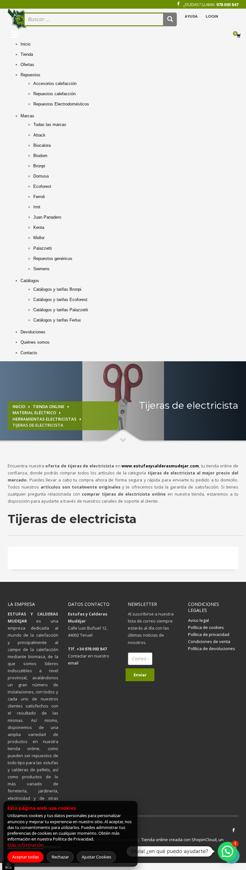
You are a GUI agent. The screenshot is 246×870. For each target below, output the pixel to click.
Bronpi (39, 165)
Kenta (38, 227)
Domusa (41, 176)
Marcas (27, 115)
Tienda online (48, 406)
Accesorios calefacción (55, 83)
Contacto (28, 352)
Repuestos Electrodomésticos (61, 104)
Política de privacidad (208, 634)
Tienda (26, 54)
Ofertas (27, 64)
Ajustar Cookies (96, 857)
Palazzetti (42, 248)
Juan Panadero (47, 217)
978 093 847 (227, 4)
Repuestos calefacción (54, 93)
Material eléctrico (34, 412)
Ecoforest (42, 186)
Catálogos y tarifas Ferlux (57, 320)
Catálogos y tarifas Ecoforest (60, 299)
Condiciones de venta (209, 641)
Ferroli (39, 196)
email (73, 663)
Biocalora (42, 145)
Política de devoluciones (211, 648)
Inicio (25, 44)
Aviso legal (198, 620)
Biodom (40, 155)
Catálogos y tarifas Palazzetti (60, 309)
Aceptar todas (25, 857)
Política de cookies (206, 627)
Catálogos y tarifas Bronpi (57, 289)
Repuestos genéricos (52, 258)
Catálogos (29, 280)
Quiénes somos (35, 342)
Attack (39, 135)
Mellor (39, 237)
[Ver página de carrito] (240, 36)
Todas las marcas (49, 124)
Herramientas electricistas (44, 419)
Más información (25, 845)
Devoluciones (32, 332)
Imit (36, 207)
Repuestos (30, 74)
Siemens (41, 268)
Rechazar (60, 857)
